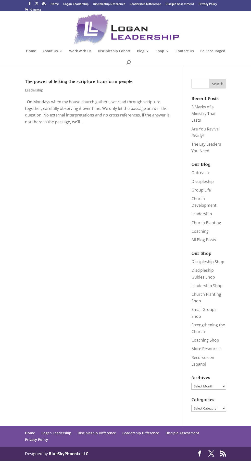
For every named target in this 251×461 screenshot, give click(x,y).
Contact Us (185, 51)
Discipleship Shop (207, 261)
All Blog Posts (203, 240)
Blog (140, 51)
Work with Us (80, 51)
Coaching (200, 231)
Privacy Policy (208, 4)
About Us (50, 51)
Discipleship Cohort (114, 51)
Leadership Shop (207, 285)
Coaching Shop (205, 340)
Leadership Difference (145, 4)
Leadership (34, 90)
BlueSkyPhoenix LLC (68, 453)
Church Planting (206, 222)
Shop (160, 51)
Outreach (200, 172)
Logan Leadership (75, 4)
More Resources (206, 348)
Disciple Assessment (179, 4)
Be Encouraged (212, 51)
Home (54, 4)
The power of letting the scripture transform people (79, 81)
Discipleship (202, 181)
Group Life (201, 190)
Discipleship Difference (109, 4)
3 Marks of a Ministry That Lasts (203, 113)
